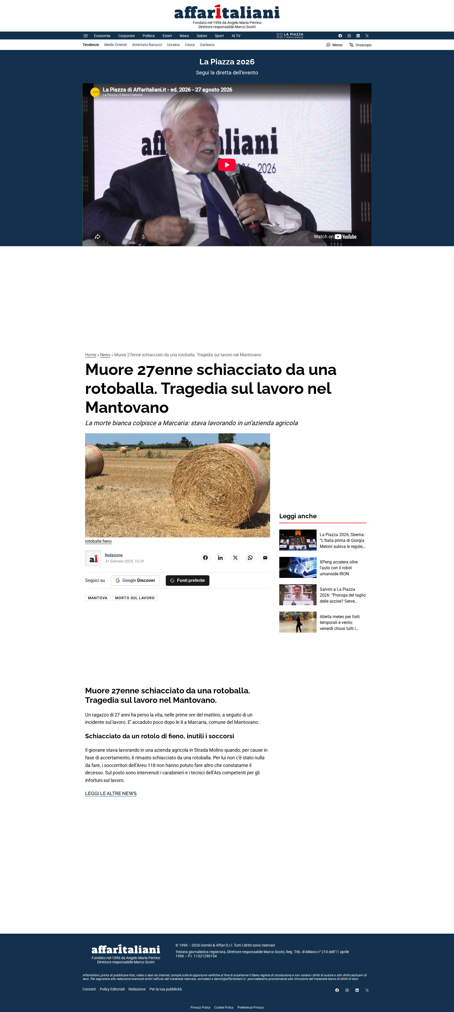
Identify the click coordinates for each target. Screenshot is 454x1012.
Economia (102, 36)
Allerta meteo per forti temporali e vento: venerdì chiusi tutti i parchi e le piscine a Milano (340, 623)
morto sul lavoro (135, 598)
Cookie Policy (224, 1007)
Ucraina (173, 45)
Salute (202, 36)
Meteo (337, 45)
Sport (219, 36)
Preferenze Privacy (251, 1007)
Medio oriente (115, 45)
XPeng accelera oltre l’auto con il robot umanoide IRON (339, 568)
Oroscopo (363, 45)
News (184, 36)
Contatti (89, 989)
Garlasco (207, 45)
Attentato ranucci (147, 45)
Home (90, 354)
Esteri (167, 36)
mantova (97, 598)
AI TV (236, 36)
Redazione (114, 555)
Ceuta (190, 45)
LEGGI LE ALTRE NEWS (111, 793)
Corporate (126, 36)
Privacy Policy (200, 1007)
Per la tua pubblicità (165, 989)
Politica (149, 36)
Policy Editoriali (112, 989)
